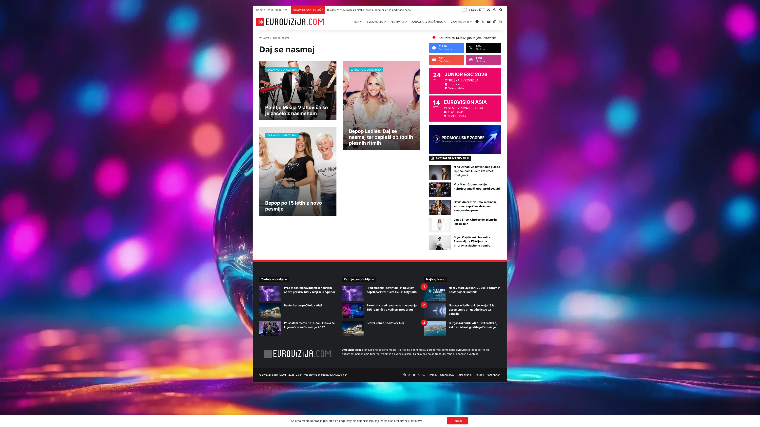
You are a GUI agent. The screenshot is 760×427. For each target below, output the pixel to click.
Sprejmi (457, 420)
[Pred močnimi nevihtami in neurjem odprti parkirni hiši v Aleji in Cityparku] (270, 293)
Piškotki (479, 374)
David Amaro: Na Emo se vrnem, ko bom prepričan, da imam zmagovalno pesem (475, 206)
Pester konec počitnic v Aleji (303, 305)
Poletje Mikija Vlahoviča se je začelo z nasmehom (296, 110)
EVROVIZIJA (375, 21)
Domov (266, 37)
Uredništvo (447, 374)
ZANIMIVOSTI (460, 21)
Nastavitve (415, 420)
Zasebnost (493, 374)
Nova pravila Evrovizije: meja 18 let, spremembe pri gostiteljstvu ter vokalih (472, 309)
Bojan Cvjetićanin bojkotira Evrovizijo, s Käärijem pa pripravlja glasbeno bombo (472, 241)
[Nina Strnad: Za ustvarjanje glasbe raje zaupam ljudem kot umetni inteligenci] (440, 172)
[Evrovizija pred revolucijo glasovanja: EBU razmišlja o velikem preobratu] (353, 310)
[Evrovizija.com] (290, 22)
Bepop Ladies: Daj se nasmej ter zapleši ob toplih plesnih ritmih (381, 137)
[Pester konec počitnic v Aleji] (270, 310)
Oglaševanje (464, 374)
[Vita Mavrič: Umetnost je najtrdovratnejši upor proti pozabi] (440, 189)
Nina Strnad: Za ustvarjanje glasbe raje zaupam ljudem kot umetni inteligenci (477, 171)
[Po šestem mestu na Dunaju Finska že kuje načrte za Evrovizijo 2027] (270, 328)
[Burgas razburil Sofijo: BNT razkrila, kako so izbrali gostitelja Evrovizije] (435, 328)
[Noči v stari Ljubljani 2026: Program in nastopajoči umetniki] (435, 293)
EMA (356, 21)
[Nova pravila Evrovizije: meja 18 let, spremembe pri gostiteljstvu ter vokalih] (435, 310)
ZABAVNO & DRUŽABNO (427, 21)
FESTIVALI (397, 21)
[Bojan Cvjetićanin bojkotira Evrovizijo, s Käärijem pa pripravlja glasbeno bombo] (440, 242)
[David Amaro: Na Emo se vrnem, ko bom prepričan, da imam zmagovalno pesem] (440, 207)
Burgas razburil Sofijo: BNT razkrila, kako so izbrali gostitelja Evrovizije (368, 9)
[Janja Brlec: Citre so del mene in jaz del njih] (440, 225)
